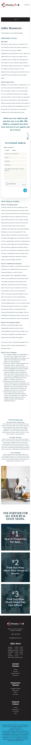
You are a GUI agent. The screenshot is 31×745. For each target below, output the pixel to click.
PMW (18, 728)
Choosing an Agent (15, 19)
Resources (15, 675)
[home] (10, 5)
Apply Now (15, 690)
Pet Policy (15, 694)
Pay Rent (15, 671)
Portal (15, 669)
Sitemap (11, 729)
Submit (25, 190)
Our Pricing (15, 711)
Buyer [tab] (7, 150)
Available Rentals (15, 688)
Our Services (15, 709)
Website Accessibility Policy (15, 740)
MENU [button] (28, 5)
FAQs (15, 692)
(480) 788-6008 (15, 634)
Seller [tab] (14, 150)
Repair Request (15, 673)
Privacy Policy (19, 729)
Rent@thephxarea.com (15, 638)
